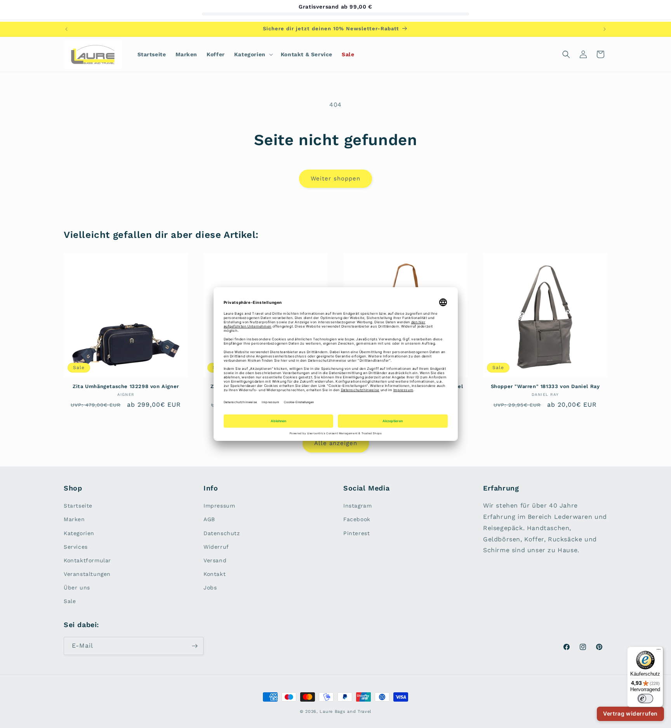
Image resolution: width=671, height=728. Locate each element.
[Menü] (658, 651)
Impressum (219, 506)
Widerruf (216, 547)
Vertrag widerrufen (630, 713)
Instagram (357, 506)
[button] (252, 54)
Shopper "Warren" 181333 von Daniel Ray (545, 386)
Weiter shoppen (335, 178)
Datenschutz (221, 533)
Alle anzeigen (335, 443)
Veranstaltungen (87, 574)
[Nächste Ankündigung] (604, 29)
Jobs (210, 587)
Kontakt (214, 574)
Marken (74, 519)
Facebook (356, 519)
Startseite (78, 506)
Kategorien (79, 533)
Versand (214, 560)
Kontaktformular (87, 560)
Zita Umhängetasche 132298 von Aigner (126, 386)
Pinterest (356, 533)
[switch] (645, 698)
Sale (70, 601)
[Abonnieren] (194, 646)
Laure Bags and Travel (345, 711)
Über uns (77, 587)
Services (76, 547)
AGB (209, 519)
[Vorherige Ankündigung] (66, 29)
